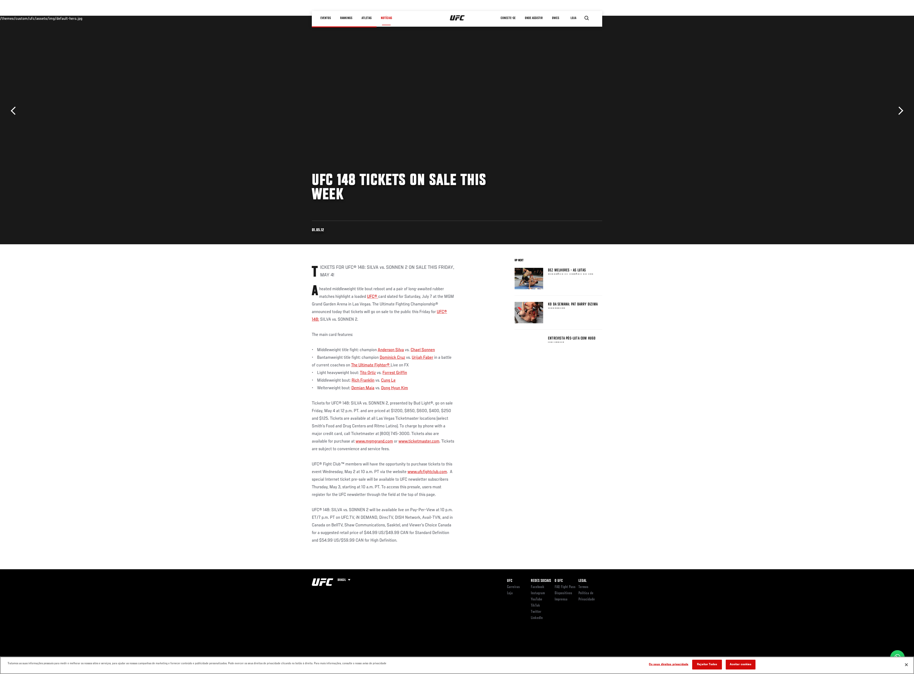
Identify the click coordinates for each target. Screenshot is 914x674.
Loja (510, 593)
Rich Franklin (363, 380)
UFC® (372, 296)
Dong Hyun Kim (394, 388)
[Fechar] (906, 664)
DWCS (555, 18)
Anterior (15, 111)
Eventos (325, 18)
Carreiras (513, 587)
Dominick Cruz (392, 357)
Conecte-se (508, 18)
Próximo (899, 111)
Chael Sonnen (423, 350)
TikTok (535, 606)
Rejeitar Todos (707, 664)
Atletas (367, 18)
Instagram (538, 593)
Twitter (536, 612)
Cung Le (388, 380)
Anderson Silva (391, 350)
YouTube (536, 599)
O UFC (559, 581)
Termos (583, 587)
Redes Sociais (541, 581)
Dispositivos (563, 593)
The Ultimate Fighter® (371, 365)
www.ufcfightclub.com (427, 471)
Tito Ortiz (368, 372)
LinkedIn (537, 618)
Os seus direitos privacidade (668, 664)
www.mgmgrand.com (374, 441)
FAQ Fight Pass (565, 587)
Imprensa (561, 599)
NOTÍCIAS (386, 18)
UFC (509, 581)
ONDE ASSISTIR (534, 18)
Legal (582, 581)
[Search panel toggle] (587, 18)
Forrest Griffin (394, 372)
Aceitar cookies (741, 664)
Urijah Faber (422, 357)
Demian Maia (362, 388)
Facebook (537, 587)
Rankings (346, 18)
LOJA (573, 18)
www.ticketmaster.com (418, 441)
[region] (457, 665)
